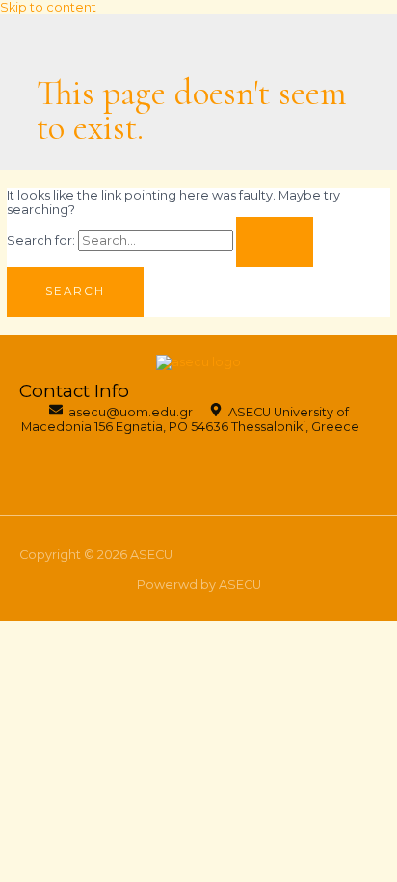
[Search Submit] (274, 242)
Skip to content (48, 7)
